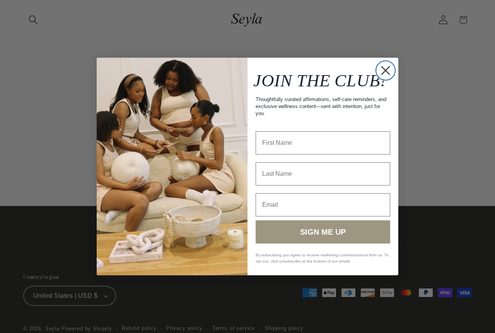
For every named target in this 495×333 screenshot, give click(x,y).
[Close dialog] (385, 70)
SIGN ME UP (323, 232)
